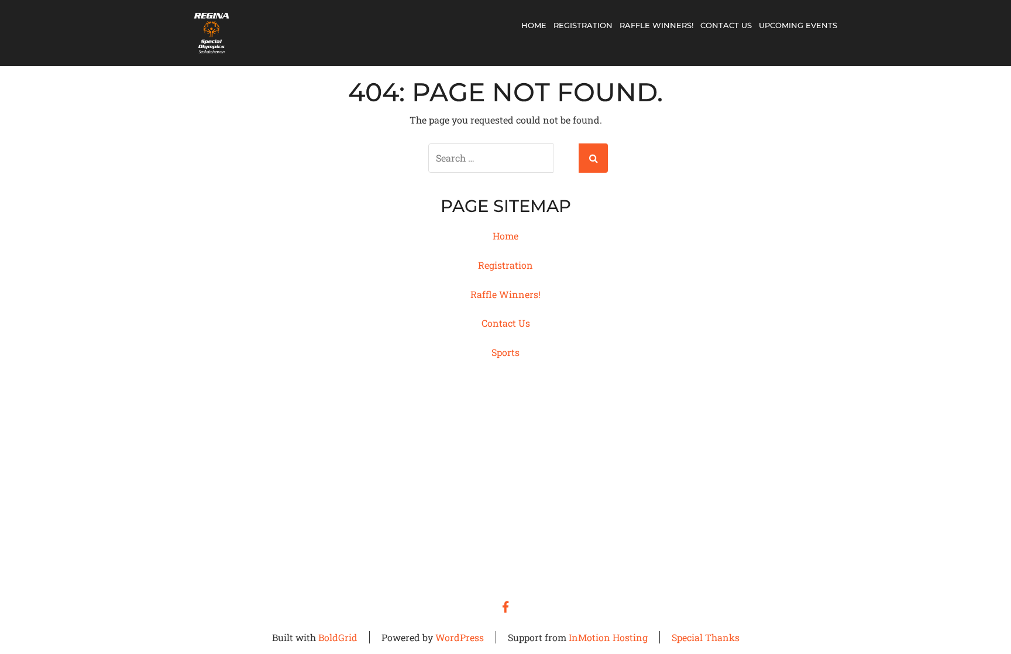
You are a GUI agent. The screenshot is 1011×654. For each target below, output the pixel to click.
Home (533, 25)
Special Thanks (706, 637)
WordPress (459, 637)
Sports (505, 352)
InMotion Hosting (608, 637)
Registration (583, 25)
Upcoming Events (798, 25)
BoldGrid (337, 637)
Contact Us (726, 25)
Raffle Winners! (656, 25)
